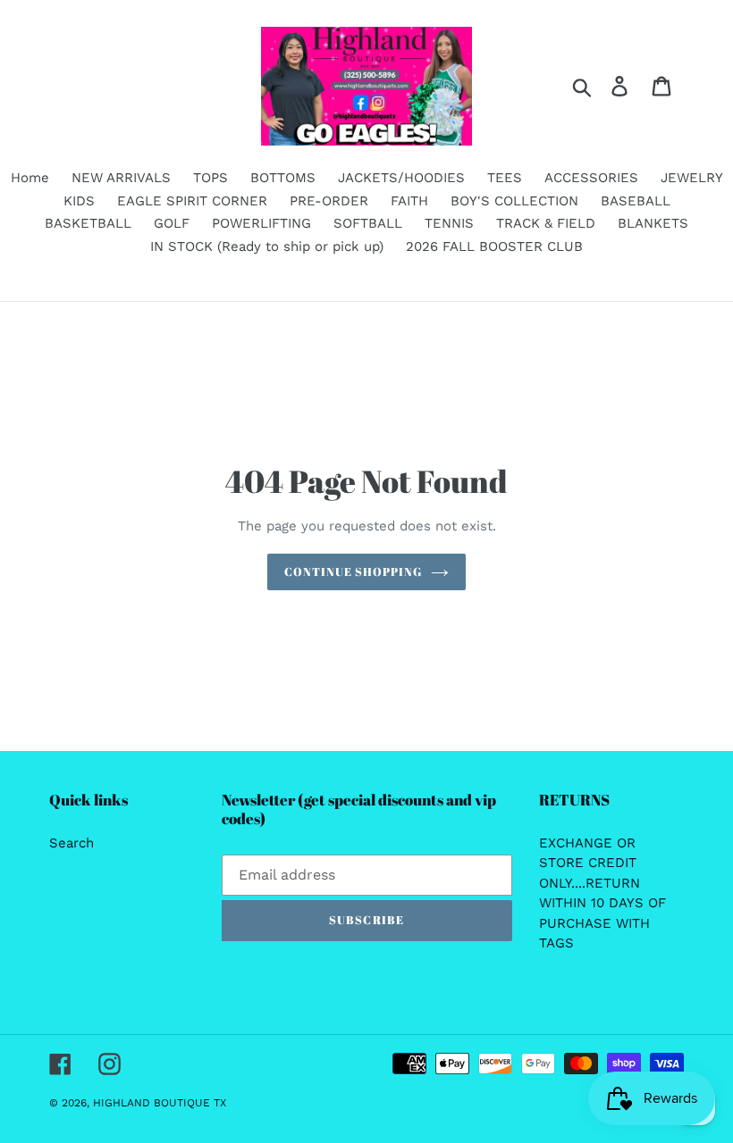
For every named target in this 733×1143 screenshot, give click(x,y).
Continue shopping (353, 571)
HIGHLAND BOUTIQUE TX (159, 1103)
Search (71, 843)
